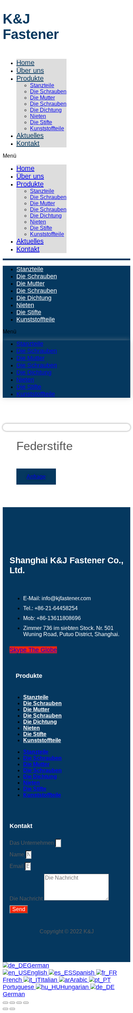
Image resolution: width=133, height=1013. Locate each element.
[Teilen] (19, 1003)
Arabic (79, 979)
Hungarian (75, 987)
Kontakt (28, 143)
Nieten (38, 116)
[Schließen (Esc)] (26, 1003)
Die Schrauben (48, 91)
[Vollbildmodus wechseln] (12, 1003)
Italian (50, 979)
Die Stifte (41, 122)
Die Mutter (42, 98)
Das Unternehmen (32, 843)
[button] (34, 156)
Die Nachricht (27, 899)
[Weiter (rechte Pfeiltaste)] (12, 1009)
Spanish (84, 972)
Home (25, 62)
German (38, 965)
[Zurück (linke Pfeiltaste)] (5, 1009)
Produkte (30, 78)
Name (18, 854)
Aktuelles (30, 135)
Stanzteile (42, 85)
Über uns (30, 70)
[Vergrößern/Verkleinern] (5, 1003)
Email (17, 866)
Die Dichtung (46, 110)
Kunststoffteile (47, 128)
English (38, 972)
